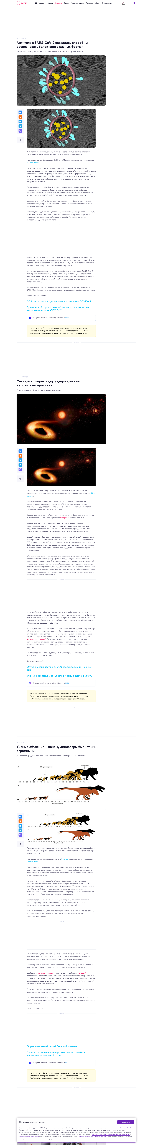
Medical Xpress (33, 162)
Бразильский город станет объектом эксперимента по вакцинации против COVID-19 (58, 308)
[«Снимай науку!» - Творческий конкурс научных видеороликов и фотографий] (123, 3)
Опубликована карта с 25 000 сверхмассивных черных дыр (59, 668)
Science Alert (32, 861)
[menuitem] (50, 3)
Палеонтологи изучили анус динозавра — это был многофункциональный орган (56, 1053)
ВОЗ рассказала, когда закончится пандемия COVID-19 (59, 301)
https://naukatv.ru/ (125, 1128)
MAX (67, 317)
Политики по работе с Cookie (29, 1137)
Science (64, 859)
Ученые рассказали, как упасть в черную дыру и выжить (59, 676)
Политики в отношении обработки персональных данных (111, 1134)
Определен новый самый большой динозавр (53, 1046)
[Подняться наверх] (20, 140)
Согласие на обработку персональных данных (93, 1137)
